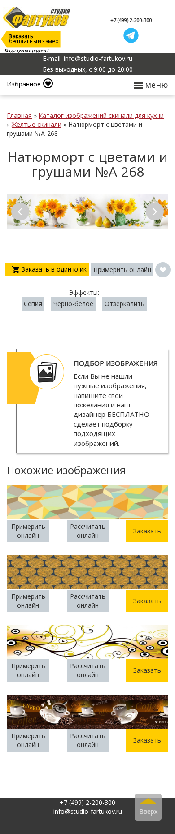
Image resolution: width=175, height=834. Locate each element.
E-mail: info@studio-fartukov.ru (87, 59)
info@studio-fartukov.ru (87, 811)
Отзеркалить (124, 303)
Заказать (147, 531)
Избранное (24, 84)
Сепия (33, 303)
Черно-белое (73, 303)
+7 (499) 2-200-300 (131, 20)
